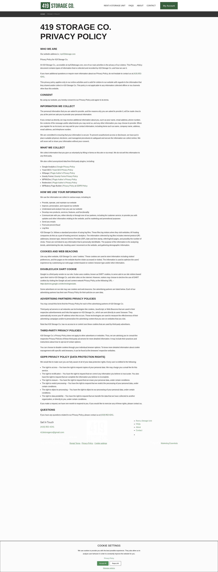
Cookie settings (100, 443)
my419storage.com (67, 54)
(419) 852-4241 (107, 415)
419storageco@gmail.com (52, 432)
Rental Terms (75, 443)
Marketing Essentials (169, 443)
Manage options (109, 568)
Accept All (102, 563)
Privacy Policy (87, 443)
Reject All (115, 563)
